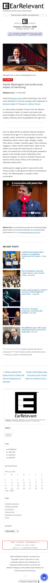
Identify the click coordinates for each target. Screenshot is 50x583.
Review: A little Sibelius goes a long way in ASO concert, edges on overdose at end (36, 375)
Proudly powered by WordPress (25, 570)
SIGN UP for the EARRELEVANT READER (25, 548)
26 (24, 488)
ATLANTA (7, 80)
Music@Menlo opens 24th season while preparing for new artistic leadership (34, 330)
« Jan (7, 490)
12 (24, 483)
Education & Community (13, 515)
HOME (13, 542)
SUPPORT (11, 458)
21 (36, 485)
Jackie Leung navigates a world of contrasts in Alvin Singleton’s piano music (34, 292)
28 (36, 488)
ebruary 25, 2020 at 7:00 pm (29, 104)
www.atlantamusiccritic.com (31, 232)
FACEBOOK (12, 449)
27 (30, 488)
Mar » (12, 490)
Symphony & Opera (12, 504)
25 (18, 488)
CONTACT (12, 455)
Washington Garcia (38, 352)
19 (24, 485)
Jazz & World (9, 509)
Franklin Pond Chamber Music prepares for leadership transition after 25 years (33, 254)
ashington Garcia (16, 98)
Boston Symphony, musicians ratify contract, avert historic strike (33, 273)
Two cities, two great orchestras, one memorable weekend (32, 311)
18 (18, 485)
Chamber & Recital (26, 349)
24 (12, 488)
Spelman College (9, 104)
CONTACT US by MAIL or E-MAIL (25, 545)
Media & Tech (10, 512)
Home (7, 518)
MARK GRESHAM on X (32, 542)
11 (18, 483)
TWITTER (11, 452)
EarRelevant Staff (26, 354)
